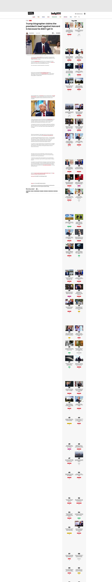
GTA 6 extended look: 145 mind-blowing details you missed (69, 112)
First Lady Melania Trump (45, 72)
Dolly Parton (79, 423)
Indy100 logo (56, 13)
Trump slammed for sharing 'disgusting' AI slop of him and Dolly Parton (69, 31)
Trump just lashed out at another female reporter (69, 500)
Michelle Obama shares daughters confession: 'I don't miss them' (69, 420)
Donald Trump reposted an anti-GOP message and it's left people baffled (79, 127)
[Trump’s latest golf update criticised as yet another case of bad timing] (79, 217)
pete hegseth (69, 477)
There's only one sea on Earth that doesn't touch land (69, 223)
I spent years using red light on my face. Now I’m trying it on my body (79, 183)
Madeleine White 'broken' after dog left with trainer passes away (69, 529)
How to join (33, 176)
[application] (43, 44)
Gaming (43, 16)
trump (30, 20)
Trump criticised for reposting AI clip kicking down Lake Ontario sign (79, 168)
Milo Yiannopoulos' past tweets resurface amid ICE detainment (79, 500)
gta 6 (79, 34)
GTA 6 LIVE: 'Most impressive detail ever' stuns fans (79, 197)
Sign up (32, 183)
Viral (60, 16)
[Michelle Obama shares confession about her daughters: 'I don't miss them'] (69, 414)
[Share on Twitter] (58, 33)
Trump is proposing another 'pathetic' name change (79, 142)
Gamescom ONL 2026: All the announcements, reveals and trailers (79, 556)
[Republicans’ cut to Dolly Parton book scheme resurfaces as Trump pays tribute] (79, 414)
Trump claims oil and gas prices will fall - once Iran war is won (69, 197)
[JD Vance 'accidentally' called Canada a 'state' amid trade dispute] (69, 550)
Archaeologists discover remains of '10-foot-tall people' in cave (69, 349)
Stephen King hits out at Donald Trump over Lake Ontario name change (79, 238)
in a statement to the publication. (47, 135)
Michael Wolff (39, 57)
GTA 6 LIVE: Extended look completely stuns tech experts (79, 31)
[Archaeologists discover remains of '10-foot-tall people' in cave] (69, 343)
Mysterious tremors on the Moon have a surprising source (69, 364)
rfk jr (69, 337)
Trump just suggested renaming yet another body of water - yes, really (69, 57)
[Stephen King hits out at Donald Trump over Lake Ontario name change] (79, 232)
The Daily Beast (36, 61)
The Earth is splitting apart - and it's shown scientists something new (69, 72)
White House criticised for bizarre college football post (69, 308)
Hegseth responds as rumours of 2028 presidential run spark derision (69, 515)
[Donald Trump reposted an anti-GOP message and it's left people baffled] (79, 121)
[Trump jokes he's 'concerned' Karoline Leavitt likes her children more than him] (79, 51)
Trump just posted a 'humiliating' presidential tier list (79, 72)
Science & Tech (54, 16)
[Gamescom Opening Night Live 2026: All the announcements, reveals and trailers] (79, 550)
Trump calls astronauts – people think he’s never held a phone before (69, 183)
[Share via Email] (59, 33)
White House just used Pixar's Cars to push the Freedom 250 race (79, 364)
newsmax (79, 337)
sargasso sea (69, 226)
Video (71, 16)
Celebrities (65, 16)
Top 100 (34, 16)
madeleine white (69, 533)
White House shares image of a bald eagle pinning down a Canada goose (79, 87)
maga (79, 311)
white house (79, 89)
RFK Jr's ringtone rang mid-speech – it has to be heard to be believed (69, 334)
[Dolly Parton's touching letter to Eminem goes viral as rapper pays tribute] (69, 121)
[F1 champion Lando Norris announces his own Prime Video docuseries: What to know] (79, 508)
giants (69, 352)
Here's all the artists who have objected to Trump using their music (69, 460)
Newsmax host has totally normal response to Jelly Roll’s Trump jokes (69, 142)
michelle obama (69, 423)
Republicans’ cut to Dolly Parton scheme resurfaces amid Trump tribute (79, 420)
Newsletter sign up (80, 13)
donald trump (79, 130)
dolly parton (69, 130)
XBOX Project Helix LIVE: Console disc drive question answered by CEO (79, 349)
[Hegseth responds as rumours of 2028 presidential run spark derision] (69, 508)
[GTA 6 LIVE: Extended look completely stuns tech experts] (79, 25)
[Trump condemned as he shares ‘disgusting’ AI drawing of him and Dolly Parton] (69, 25)
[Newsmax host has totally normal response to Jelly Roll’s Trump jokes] (69, 136)
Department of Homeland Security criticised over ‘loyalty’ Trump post (79, 293)
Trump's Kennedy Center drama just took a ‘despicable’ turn (69, 86)
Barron (52, 62)
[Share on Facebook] (56, 33)
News (38, 16)
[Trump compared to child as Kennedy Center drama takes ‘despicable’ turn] (69, 80)
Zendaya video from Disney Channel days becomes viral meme (79, 570)
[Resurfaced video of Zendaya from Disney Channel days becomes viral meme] (79, 564)
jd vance (69, 558)
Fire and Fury (41, 95)
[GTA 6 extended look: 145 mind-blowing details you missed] (69, 106)
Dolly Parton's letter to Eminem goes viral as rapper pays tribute (69, 127)
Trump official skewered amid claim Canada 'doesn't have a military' (69, 570)
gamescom (79, 558)
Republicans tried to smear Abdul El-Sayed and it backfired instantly (79, 446)
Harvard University (34, 58)
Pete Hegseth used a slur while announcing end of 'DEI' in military (69, 475)
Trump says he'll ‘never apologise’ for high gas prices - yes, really (69, 390)
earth (69, 74)
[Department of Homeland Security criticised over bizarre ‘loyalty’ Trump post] (79, 286)
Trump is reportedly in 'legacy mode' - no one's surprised (69, 238)
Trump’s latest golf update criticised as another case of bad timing (79, 223)
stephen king (79, 240)
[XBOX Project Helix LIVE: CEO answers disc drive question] (79, 343)
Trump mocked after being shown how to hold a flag (79, 475)
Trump (48, 16)
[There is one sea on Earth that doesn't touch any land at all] (69, 217)
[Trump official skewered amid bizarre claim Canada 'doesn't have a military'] (69, 564)
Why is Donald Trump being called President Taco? (42, 173)
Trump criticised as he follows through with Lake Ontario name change (79, 113)
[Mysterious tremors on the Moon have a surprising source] (69, 358)
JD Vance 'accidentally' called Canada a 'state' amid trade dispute (69, 556)
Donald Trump (49, 119)
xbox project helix (79, 352)
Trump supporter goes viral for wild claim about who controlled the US (79, 308)
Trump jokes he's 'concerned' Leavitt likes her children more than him (79, 57)
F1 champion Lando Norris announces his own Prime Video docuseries (79, 514)
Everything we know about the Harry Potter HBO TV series (69, 446)
